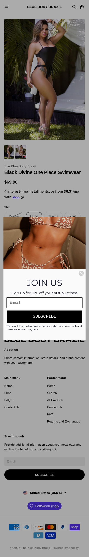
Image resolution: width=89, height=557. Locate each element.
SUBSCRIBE (44, 316)
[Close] (81, 273)
